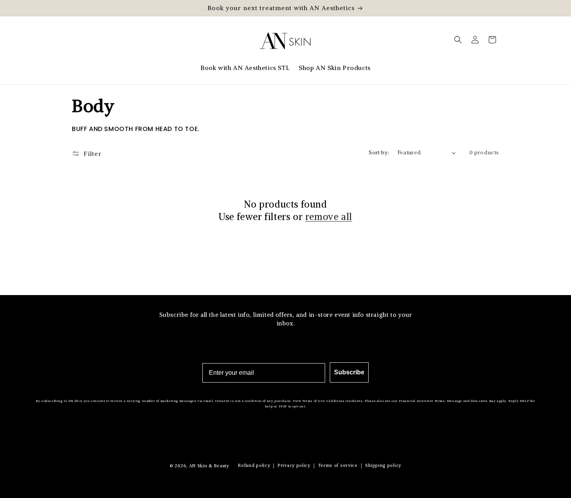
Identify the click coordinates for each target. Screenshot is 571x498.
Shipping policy (383, 465)
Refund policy (254, 465)
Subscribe (349, 372)
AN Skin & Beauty (209, 465)
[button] (458, 39)
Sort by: (379, 152)
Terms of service (338, 465)
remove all (328, 216)
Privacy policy (294, 465)
